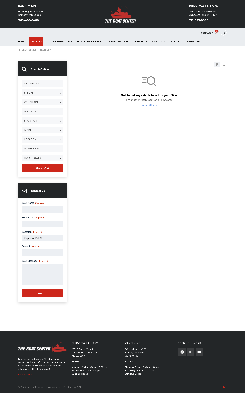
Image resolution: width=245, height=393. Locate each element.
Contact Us (193, 41)
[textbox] (42, 111)
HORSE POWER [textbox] (32, 157)
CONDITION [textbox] (31, 102)
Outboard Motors (58, 41)
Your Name (33, 202)
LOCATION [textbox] (30, 139)
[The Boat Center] (121, 14)
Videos (174, 41)
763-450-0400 (131, 355)
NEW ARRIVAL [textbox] (32, 83)
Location (32, 231)
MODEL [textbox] (28, 129)
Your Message (35, 260)
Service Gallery (118, 41)
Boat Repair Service (89, 41)
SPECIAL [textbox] (29, 92)
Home (21, 41)
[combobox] (42, 83)
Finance (140, 41)
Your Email (33, 217)
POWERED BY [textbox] (32, 148)
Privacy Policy (25, 374)
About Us (158, 41)
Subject (31, 246)
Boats (36, 41)
